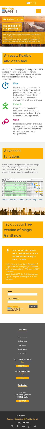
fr (31, 3)
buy (22, 378)
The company (22, 337)
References (22, 341)
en (28, 3)
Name (10, 291)
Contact (22, 401)
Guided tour (19, 419)
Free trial (22, 366)
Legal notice (20, 415)
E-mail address (13, 299)
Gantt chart (34, 419)
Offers (26, 419)
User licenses (22, 349)
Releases (22, 345)
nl (34, 3)
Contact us (22, 354)
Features (10, 419)
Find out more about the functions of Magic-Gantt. (22, 199)
